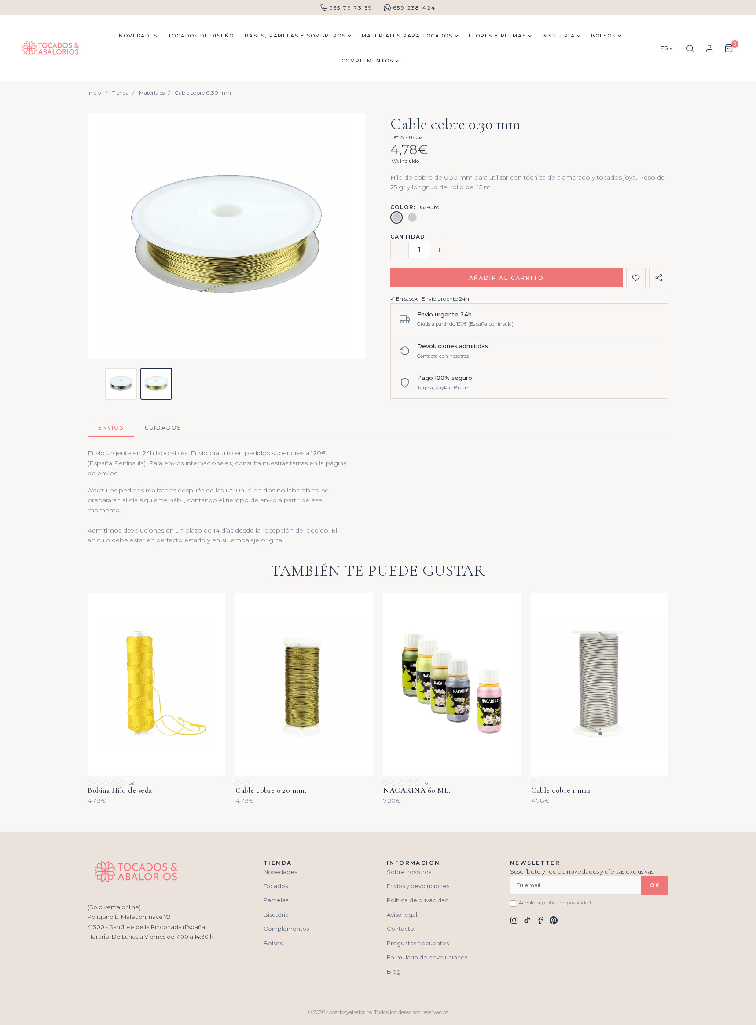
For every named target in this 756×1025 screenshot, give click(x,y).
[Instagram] (514, 920)
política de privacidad (566, 903)
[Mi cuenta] (709, 48)
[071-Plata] (412, 217)
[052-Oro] (396, 217)
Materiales (152, 92)
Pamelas (276, 900)
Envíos (111, 427)
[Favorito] (636, 277)
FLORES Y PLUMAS (497, 36)
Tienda (120, 92)
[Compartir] (658, 277)
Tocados (276, 885)
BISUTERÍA (558, 36)
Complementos (286, 928)
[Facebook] (540, 920)
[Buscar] (690, 48)
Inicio (94, 92)
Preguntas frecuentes (418, 943)
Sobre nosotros (409, 871)
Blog (393, 971)
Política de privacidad (418, 900)
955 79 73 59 (351, 7)
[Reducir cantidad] (399, 250)
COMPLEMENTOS (367, 61)
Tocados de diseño (201, 36)
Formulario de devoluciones (427, 957)
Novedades (280, 871)
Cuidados (163, 427)
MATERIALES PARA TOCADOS (407, 36)
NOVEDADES (138, 36)
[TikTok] (527, 920)
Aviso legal (402, 914)
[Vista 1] (121, 384)
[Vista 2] (156, 384)
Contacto (400, 928)
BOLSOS (603, 36)
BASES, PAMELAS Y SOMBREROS (295, 36)
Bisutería (276, 914)
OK (655, 885)
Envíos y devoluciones (418, 885)
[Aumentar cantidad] (439, 250)
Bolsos (273, 943)
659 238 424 (414, 7)
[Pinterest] (554, 920)
